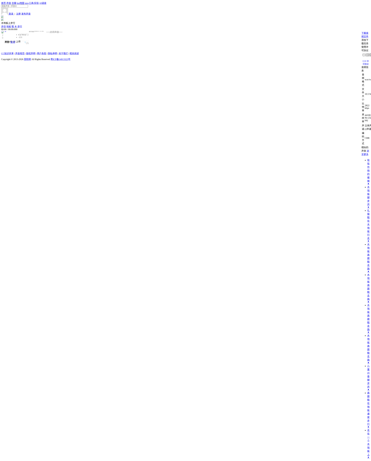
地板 (8, 26)
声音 (8, 3)
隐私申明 (52, 53)
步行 (19, 26)
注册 (18, 14)
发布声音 (26, 14)
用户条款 (41, 53)
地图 (20, 3)
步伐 (3, 26)
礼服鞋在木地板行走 (368, 224)
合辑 (14, 3)
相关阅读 (74, 53)
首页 (3, 3)
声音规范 (19, 53)
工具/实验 (32, 3)
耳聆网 (27, 59)
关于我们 (63, 53)
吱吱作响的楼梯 (368, 170)
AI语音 (42, 3)
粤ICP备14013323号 (60, 59)
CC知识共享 (7, 53)
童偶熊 (5, 31)
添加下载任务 (364, 42)
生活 (12, 42)
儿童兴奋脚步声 (368, 376)
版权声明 (30, 53)
